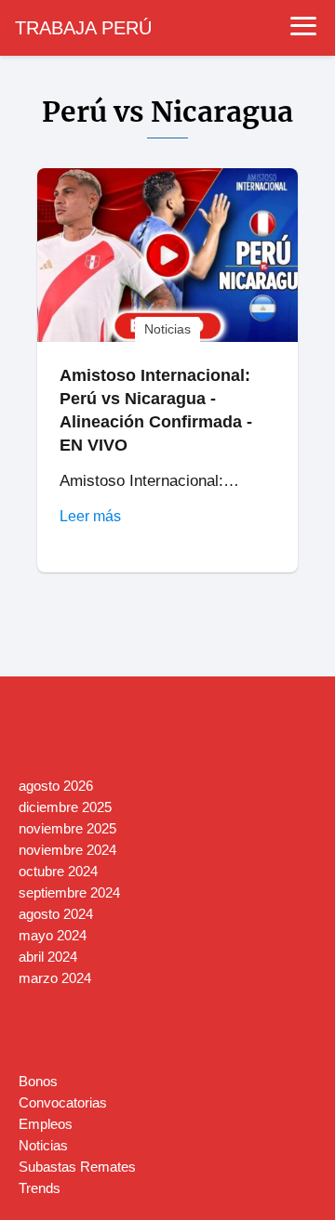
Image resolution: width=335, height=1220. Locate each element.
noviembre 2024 (67, 850)
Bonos (38, 1081)
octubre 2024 (58, 871)
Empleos (46, 1124)
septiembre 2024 (69, 892)
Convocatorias (63, 1102)
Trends (39, 1188)
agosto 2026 (56, 786)
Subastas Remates (77, 1166)
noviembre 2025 (67, 828)
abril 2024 (48, 956)
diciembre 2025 (65, 807)
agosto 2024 (56, 914)
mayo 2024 (53, 935)
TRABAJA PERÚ (83, 28)
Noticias (43, 1145)
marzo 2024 (55, 978)
